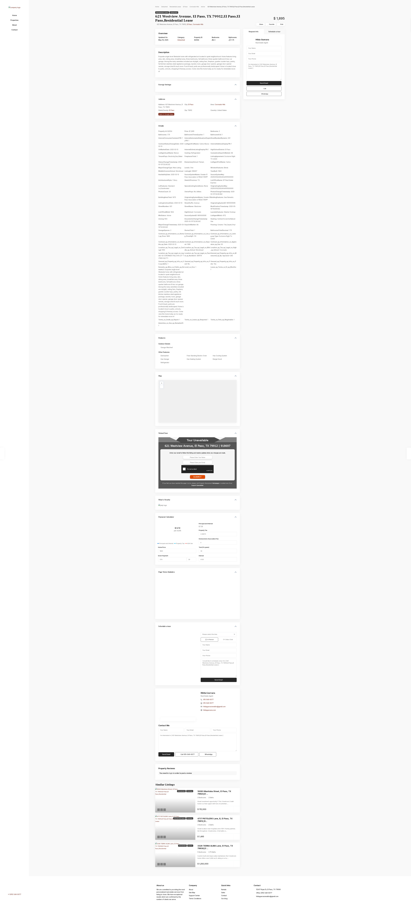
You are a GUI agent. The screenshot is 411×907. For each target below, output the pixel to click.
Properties (14, 20)
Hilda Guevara (208, 693)
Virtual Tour (163, 433)
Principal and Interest (206, 523)
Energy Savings (164, 85)
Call (187, 754)
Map (160, 376)
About (14, 25)
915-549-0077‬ (208, 699)
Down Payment (163, 556)
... (227, 804)
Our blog (224, 898)
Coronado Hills (194, 6)
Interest (201, 556)
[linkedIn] (12, 888)
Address (161, 99)
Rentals (223, 889)
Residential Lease (175, 6)
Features (161, 338)
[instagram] (18, 888)
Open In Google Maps (166, 114)
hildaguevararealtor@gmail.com (214, 706)
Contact (14, 30)
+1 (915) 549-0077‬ (14, 894)
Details (161, 126)
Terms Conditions (195, 898)
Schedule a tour (164, 626)
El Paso (185, 6)
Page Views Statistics (166, 572)
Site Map (192, 892)
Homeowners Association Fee (209, 539)
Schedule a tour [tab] (274, 31)
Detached (164, 6)
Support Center (194, 895)
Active (203, 6)
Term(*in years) (204, 547)
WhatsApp (208, 754)
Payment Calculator (166, 517)
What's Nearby (164, 500)
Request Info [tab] (253, 31)
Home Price (162, 547)
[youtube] (15, 888)
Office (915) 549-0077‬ (264, 893)
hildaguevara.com (209, 710)
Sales (223, 892)
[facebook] (10, 888)
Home (14, 15)
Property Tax (203, 530)
